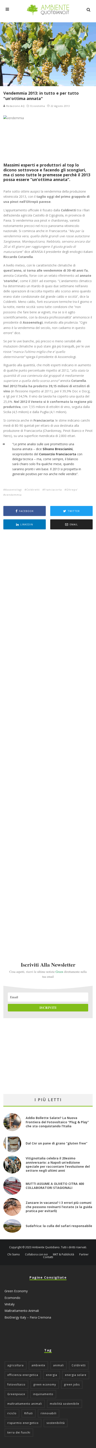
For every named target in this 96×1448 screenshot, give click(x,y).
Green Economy (16, 1291)
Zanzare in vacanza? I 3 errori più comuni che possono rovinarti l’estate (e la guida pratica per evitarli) (59, 1206)
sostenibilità (55, 1423)
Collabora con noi (36, 1254)
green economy (44, 1384)
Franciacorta (53, 489)
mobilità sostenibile (64, 1404)
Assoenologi (13, 489)
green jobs (72, 1384)
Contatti (48, 1257)
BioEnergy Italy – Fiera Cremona (27, 1317)
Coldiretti (33, 489)
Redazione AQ (15, 106)
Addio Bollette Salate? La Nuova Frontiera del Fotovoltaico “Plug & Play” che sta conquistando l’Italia (57, 1122)
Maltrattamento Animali (21, 1311)
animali (58, 1365)
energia (51, 1375)
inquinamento (43, 1394)
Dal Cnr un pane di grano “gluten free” (56, 1143)
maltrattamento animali (24, 1404)
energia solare (75, 1375)
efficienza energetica (22, 1375)
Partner (84, 1254)
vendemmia (13, 494)
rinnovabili (48, 1413)
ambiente (38, 1365)
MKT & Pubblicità (63, 1254)
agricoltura (15, 1365)
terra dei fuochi (18, 1432)
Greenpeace (16, 1394)
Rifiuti (28, 1413)
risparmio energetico (23, 1423)
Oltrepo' (72, 489)
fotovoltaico (16, 1384)
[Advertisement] (48, 739)
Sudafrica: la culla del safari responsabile (59, 1226)
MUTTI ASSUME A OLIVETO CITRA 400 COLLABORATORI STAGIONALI (55, 1186)
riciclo (12, 1413)
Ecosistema (37, 106)
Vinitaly (9, 1304)
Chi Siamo (13, 1254)
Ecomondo (12, 1298)
